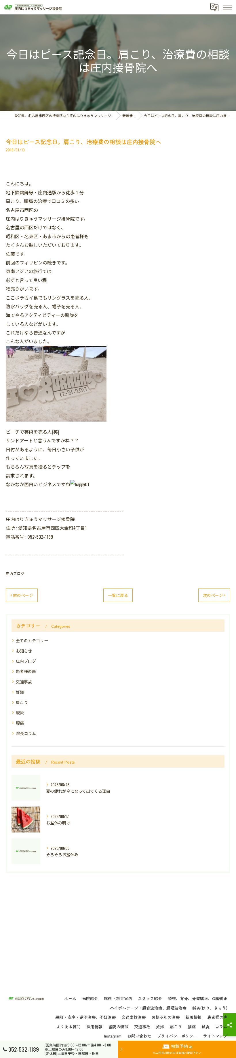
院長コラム (26, 733)
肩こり (22, 702)
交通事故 (24, 682)
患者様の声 (26, 671)
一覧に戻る (118, 595)
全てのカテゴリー (32, 640)
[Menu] (227, 7)
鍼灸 (20, 712)
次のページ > (214, 595)
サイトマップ (215, 1036)
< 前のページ (21, 595)
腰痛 (20, 723)
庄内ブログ (15, 573)
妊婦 (20, 692)
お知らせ (24, 651)
